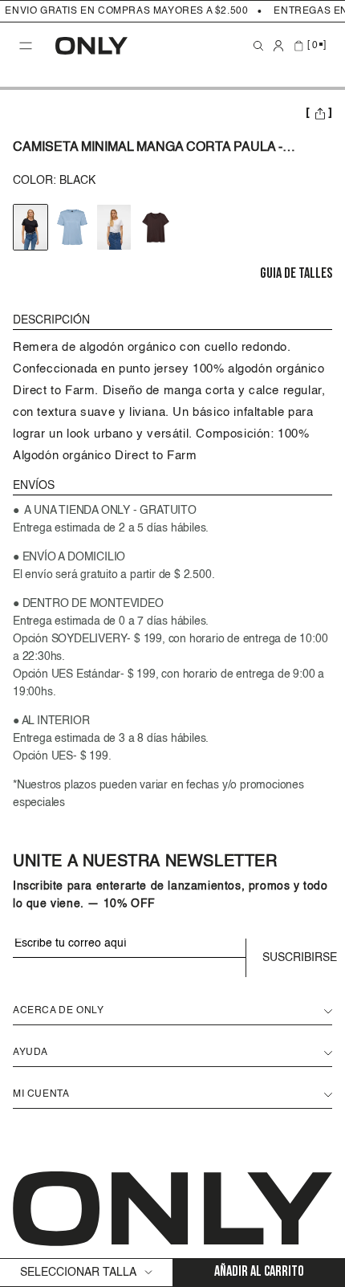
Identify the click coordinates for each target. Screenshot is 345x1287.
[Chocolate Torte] (155, 227)
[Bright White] (114, 227)
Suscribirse (297, 957)
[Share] (319, 115)
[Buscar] (258, 45)
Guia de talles (296, 274)
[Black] (30, 227)
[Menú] (25, 45)
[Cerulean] (72, 227)
